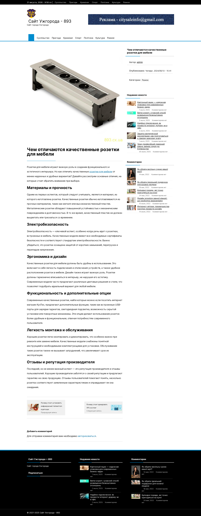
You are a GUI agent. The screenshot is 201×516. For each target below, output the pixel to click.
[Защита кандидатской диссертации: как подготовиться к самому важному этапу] (131, 135)
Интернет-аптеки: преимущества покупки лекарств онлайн (153, 207)
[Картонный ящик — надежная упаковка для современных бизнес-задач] (131, 103)
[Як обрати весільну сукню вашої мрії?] (131, 174)
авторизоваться (87, 436)
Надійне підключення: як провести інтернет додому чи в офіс (152, 125)
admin (140, 62)
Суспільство (60, 2)
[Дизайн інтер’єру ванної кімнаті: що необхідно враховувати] (131, 200)
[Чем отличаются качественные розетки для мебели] (75, 93)
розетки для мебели (100, 171)
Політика (105, 2)
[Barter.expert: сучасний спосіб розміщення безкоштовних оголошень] (131, 112)
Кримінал (84, 2)
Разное (126, 2)
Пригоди (73, 2)
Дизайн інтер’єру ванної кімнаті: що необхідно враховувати (152, 199)
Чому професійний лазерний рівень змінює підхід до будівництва (151, 146)
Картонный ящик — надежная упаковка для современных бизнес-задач (151, 104)
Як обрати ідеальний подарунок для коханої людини (152, 183)
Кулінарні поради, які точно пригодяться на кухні (150, 191)
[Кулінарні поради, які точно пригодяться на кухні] (131, 191)
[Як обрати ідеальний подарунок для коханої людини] (131, 183)
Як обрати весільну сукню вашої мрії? (152, 170)
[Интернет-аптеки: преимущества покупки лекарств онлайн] (131, 207)
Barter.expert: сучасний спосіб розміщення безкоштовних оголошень (151, 115)
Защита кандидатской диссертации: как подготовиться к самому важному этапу (152, 135)
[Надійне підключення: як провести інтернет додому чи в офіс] (131, 124)
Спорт (95, 2)
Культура (116, 2)
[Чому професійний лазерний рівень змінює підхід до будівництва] (131, 145)
